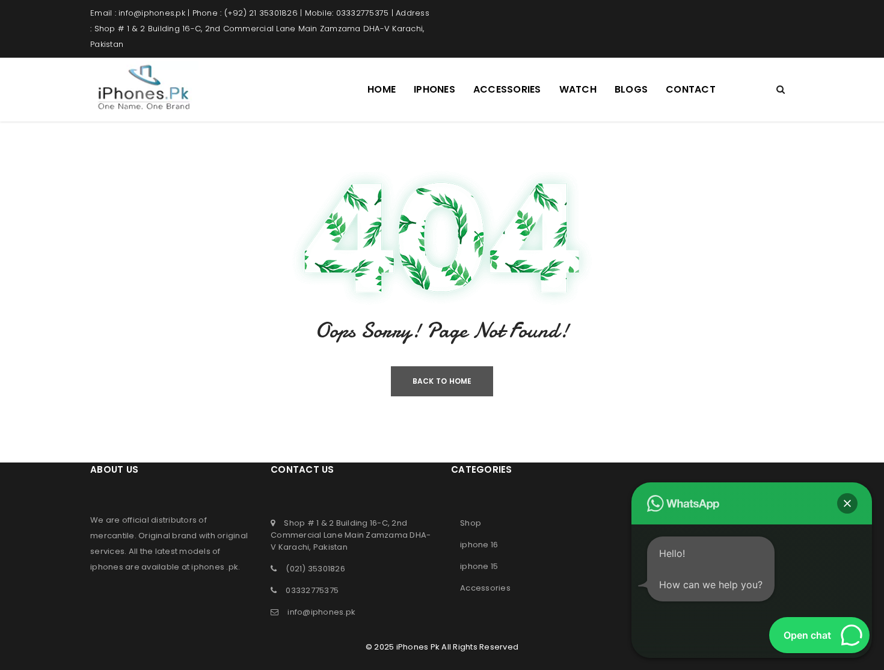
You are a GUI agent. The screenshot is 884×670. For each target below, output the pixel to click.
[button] (847, 503)
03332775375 (312, 590)
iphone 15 (479, 566)
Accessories (485, 588)
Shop (470, 523)
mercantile (112, 535)
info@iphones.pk (321, 612)
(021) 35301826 (315, 568)
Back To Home (442, 381)
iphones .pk (214, 567)
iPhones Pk (418, 647)
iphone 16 (479, 544)
